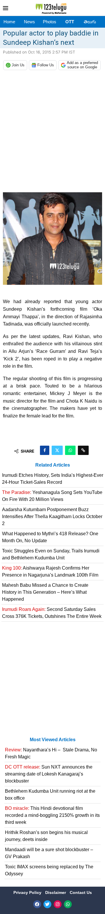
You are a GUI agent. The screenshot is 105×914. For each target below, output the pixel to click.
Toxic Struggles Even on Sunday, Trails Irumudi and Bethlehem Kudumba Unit (50, 554)
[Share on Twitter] (57, 450)
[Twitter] (47, 904)
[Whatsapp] (68, 904)
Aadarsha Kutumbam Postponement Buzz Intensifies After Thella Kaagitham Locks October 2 (52, 516)
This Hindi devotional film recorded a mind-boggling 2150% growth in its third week (52, 815)
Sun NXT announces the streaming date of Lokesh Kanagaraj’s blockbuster (48, 773)
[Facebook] (37, 904)
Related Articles (52, 465)
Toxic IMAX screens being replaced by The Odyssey (49, 870)
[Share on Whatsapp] (70, 450)
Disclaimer (56, 892)
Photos (49, 21)
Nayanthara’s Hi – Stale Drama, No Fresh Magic (51, 753)
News (29, 21)
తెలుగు (90, 21)
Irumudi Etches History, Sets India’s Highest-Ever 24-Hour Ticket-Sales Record (52, 479)
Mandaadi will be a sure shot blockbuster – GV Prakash (49, 853)
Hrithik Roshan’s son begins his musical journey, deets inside (46, 836)
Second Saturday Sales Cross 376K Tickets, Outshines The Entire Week (52, 613)
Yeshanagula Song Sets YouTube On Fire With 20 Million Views (52, 496)
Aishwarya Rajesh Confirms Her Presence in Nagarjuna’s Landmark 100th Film (50, 571)
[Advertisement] (52, 132)
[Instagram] (58, 904)
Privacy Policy (28, 892)
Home (9, 21)
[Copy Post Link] (83, 450)
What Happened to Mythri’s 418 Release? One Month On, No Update (50, 537)
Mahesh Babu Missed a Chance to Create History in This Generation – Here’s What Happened (45, 592)
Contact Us (81, 892)
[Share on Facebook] (44, 450)
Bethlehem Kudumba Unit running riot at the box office (50, 795)
